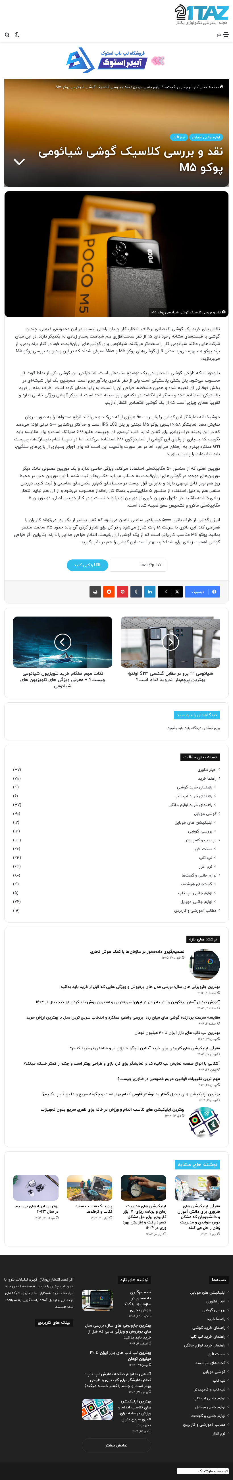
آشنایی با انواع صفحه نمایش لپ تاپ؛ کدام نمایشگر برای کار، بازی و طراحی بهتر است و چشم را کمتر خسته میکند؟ (122, 1063)
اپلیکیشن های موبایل (193, 823)
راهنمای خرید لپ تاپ (193, 796)
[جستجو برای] (7, 34)
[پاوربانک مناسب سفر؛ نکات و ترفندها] (90, 1188)
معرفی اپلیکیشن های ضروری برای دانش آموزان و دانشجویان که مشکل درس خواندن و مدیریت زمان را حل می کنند (198, 1217)
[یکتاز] (202, 14)
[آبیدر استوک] (116, 60)
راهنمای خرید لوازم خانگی (190, 805)
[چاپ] (95, 592)
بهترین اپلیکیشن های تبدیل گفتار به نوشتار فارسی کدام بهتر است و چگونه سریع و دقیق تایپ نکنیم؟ (131, 1094)
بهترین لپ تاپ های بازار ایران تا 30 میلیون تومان (177, 1033)
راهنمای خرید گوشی (194, 787)
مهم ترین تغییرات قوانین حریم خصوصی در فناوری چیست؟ (168, 1079)
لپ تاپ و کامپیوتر (201, 840)
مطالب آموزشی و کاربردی (195, 910)
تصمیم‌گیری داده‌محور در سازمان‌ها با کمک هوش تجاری (137, 951)
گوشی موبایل (205, 814)
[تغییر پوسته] (17, 34)
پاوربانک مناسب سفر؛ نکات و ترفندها (94, 1209)
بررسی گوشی (200, 831)
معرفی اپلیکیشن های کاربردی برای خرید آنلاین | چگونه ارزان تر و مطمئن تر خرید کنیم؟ (145, 1048)
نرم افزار (179, 137)
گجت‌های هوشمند (196, 884)
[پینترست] (122, 592)
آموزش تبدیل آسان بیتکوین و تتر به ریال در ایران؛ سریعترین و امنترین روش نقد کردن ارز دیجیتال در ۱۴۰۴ (128, 1002)
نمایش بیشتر (117, 1445)
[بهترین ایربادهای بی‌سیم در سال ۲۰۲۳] (36, 1188)
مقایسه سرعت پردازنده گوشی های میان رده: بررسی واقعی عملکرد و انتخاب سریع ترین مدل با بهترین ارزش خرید (123, 1017)
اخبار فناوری (207, 770)
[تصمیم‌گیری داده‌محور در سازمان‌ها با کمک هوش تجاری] (204, 964)
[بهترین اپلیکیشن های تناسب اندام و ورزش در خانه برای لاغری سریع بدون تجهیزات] (204, 1122)
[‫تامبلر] (136, 592)
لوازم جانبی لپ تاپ (195, 893)
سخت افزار (203, 849)
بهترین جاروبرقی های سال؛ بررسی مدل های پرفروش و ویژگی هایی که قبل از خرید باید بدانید (140, 987)
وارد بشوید (176, 728)
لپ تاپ (205, 858)
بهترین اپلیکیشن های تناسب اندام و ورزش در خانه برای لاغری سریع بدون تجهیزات (112, 1109)
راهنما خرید (207, 778)
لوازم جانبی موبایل (147, 87)
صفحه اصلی (209, 87)
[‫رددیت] (109, 592)
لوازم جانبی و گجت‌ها (180, 87)
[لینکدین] (149, 592)
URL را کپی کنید (87, 565)
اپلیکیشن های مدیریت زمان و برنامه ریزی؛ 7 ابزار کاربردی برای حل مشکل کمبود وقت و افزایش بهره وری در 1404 (144, 1217)
